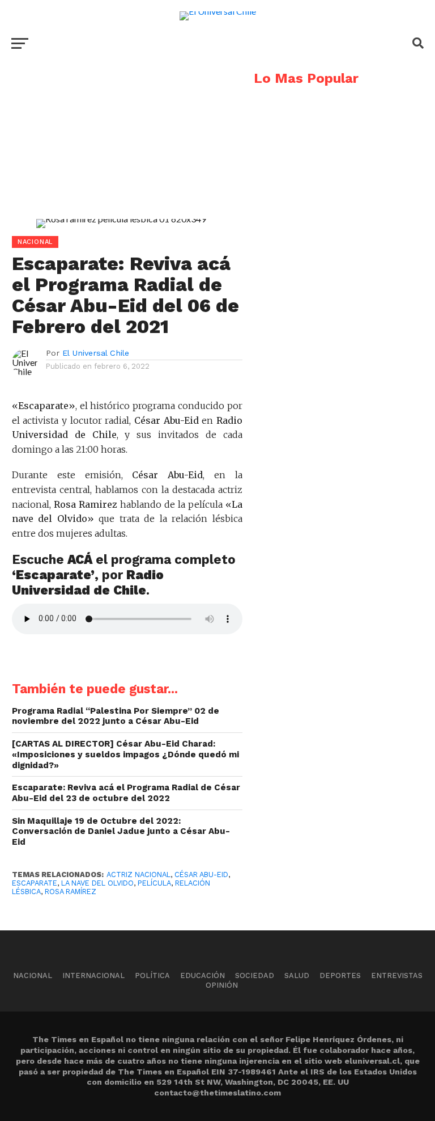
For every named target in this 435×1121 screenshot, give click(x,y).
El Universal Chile (95, 352)
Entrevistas (397, 975)
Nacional (32, 975)
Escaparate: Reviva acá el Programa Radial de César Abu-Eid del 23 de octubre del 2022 (126, 792)
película (154, 883)
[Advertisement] (121, 150)
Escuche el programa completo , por (124, 574)
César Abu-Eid (201, 874)
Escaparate (34, 883)
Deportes (340, 975)
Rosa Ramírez (70, 891)
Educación (202, 975)
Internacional (93, 975)
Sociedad (254, 975)
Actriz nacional (138, 874)
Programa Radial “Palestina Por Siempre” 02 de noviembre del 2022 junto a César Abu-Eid (115, 716)
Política (152, 975)
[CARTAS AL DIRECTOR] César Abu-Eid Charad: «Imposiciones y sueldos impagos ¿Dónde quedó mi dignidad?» (125, 754)
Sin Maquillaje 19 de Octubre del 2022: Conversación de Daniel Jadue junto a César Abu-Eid (121, 831)
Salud (296, 975)
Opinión (222, 985)
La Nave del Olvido (97, 883)
